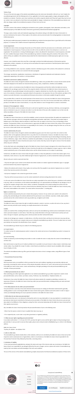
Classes (29, 376)
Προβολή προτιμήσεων (66, 388)
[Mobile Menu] (70, 2)
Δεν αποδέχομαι (53, 388)
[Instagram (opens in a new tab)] (39, 365)
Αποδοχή (42, 388)
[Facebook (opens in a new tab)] (36, 365)
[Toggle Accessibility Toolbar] (72, 8)
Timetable (29, 384)
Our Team (29, 379)
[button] (72, 372)
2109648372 (13, 384)
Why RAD (29, 381)
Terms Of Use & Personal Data (55, 391)
